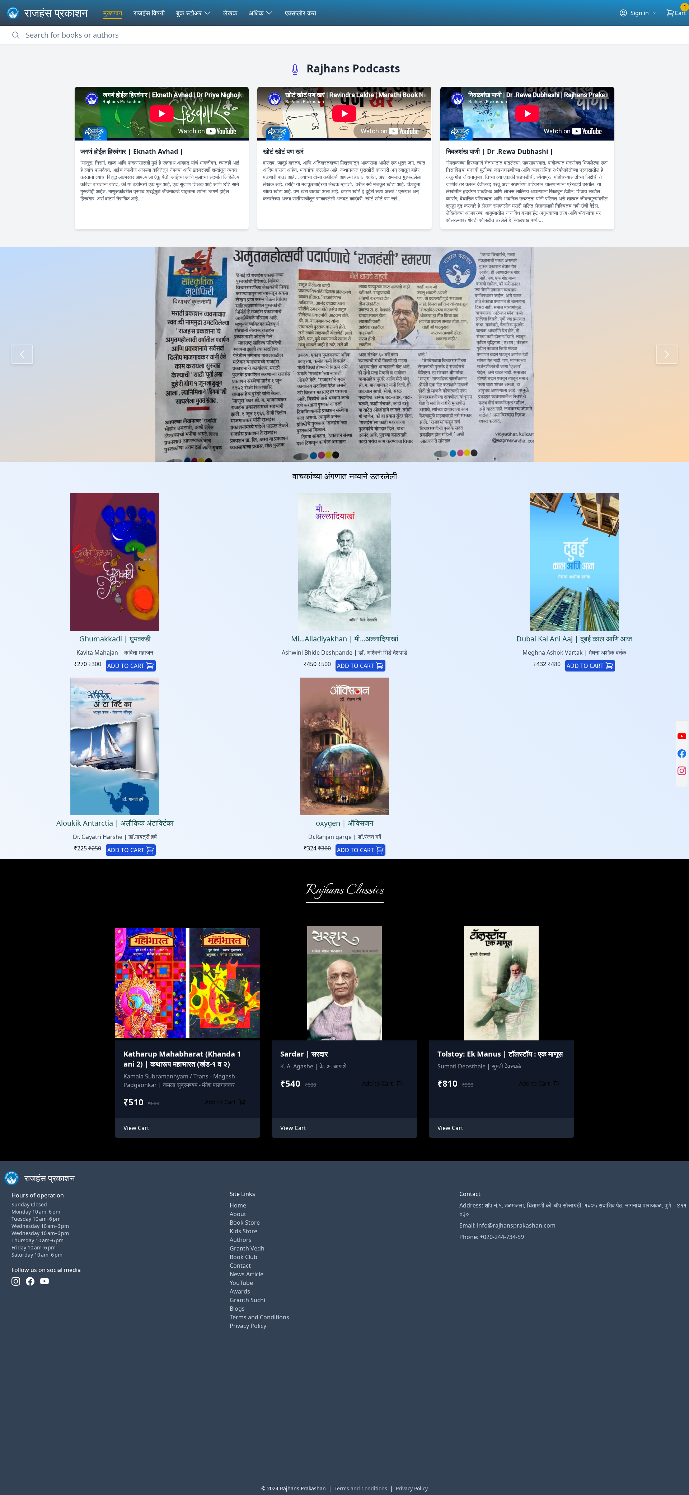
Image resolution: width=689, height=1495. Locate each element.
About (238, 1214)
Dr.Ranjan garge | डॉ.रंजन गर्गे (344, 837)
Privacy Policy (248, 1326)
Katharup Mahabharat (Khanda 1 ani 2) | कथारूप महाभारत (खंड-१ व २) (182, 1059)
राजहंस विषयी (149, 13)
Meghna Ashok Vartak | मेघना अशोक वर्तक (574, 652)
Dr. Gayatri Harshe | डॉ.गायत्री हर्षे (115, 837)
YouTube (241, 1283)
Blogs (237, 1309)
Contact (240, 1265)
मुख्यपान (112, 13)
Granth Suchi (247, 1300)
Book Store (245, 1222)
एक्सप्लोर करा (300, 13)
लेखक (230, 13)
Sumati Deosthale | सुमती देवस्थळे (479, 1066)
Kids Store (243, 1231)
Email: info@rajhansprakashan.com (507, 1225)
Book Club (243, 1257)
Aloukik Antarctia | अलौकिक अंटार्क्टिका (115, 823)
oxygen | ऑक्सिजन (344, 823)
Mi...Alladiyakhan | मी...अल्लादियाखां (344, 639)
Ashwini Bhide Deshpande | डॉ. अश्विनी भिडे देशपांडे (344, 652)
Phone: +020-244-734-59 (491, 1237)
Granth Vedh (247, 1248)
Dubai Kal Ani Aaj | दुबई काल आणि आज (574, 639)
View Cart (136, 1128)
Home (238, 1205)
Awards (240, 1291)
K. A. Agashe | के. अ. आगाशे (313, 1066)
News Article (246, 1274)
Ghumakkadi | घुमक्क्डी (115, 639)
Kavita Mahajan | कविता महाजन (114, 652)
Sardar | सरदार (304, 1054)
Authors (241, 1240)
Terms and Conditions (259, 1317)
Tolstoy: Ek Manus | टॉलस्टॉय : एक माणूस (500, 1054)
